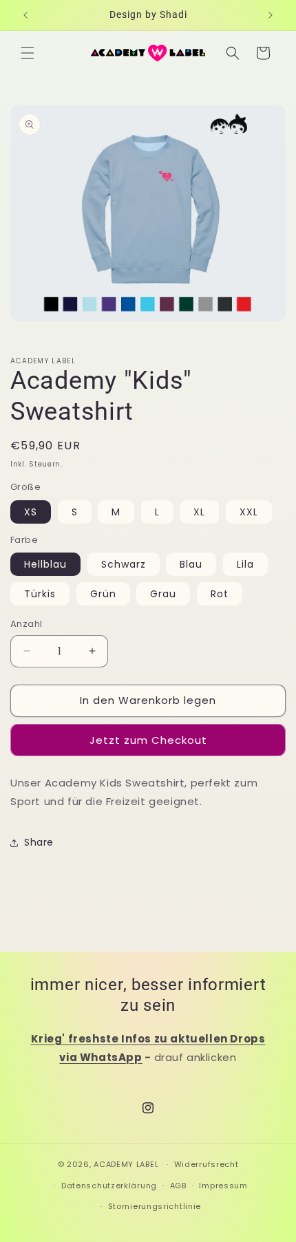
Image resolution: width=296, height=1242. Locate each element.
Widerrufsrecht (206, 1164)
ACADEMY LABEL (126, 1164)
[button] (27, 53)
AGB (178, 1185)
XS (30, 512)
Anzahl (26, 623)
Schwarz (123, 564)
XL (199, 512)
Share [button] (39, 842)
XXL (249, 512)
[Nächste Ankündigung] (270, 15)
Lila (245, 564)
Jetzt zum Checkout (148, 740)
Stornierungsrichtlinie (154, 1206)
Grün (103, 594)
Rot (220, 594)
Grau (163, 594)
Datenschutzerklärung (109, 1185)
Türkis (40, 594)
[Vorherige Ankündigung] (25, 15)
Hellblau (45, 564)
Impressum (223, 1185)
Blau (191, 564)
